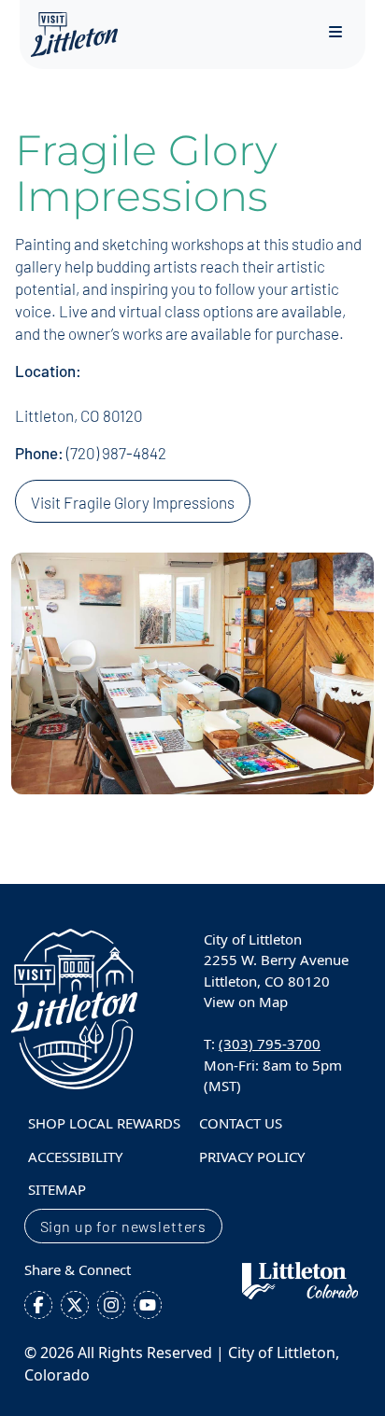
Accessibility (75, 1156)
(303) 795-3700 (270, 1043)
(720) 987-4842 (116, 452)
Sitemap (57, 1189)
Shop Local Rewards (104, 1123)
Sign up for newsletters (123, 1226)
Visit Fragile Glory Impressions (133, 502)
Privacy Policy (252, 1156)
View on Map (246, 1001)
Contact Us (240, 1123)
